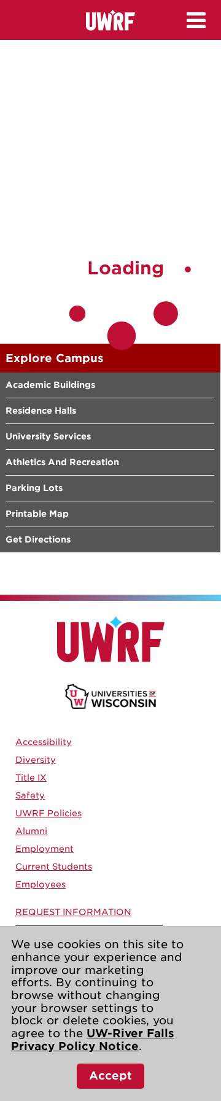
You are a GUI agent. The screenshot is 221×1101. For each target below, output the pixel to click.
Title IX (31, 777)
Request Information (73, 912)
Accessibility (43, 742)
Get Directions (38, 539)
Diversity (35, 760)
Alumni (31, 831)
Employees (40, 884)
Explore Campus (55, 358)
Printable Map (37, 514)
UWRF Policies (48, 813)
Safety (30, 795)
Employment (44, 849)
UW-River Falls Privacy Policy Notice (92, 1040)
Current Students (53, 866)
